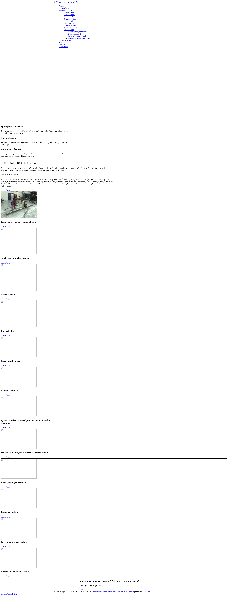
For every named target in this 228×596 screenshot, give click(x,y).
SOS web (146, 592)
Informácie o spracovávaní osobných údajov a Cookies (113, 592)
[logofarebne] (67, 2)
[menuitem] (116, 6)
